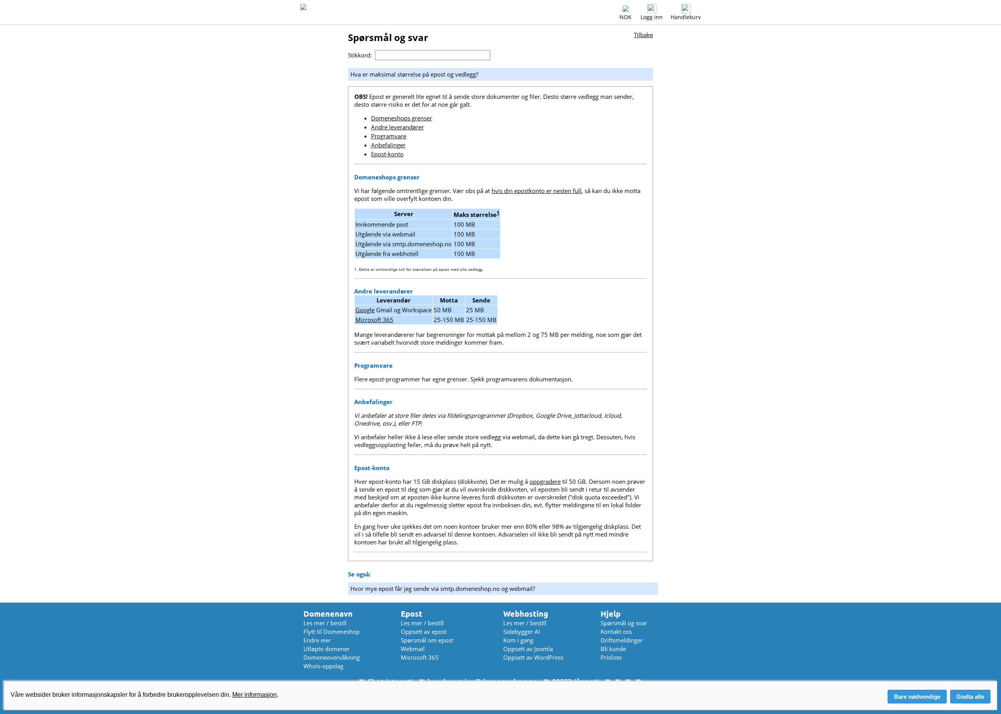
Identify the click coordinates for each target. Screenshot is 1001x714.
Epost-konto (387, 154)
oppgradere (545, 481)
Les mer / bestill (324, 623)
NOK (625, 17)
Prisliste (611, 657)
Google (365, 310)
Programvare (388, 136)
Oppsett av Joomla (528, 649)
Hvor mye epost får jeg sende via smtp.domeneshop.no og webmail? (442, 588)
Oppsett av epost (424, 631)
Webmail (413, 649)
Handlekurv (686, 17)
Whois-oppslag (323, 666)
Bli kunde (613, 649)
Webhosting (525, 613)
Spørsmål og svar (624, 623)
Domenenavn (328, 613)
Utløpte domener (326, 649)
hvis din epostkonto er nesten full (536, 191)
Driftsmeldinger (622, 640)
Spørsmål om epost (427, 640)
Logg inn (651, 17)
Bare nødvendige (917, 696)
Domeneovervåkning (331, 657)
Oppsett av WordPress (533, 657)
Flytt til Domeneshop (331, 631)
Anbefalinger (388, 145)
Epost (411, 613)
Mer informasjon (254, 694)
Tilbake (643, 35)
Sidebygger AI (521, 631)
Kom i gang (518, 640)
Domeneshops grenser (401, 118)
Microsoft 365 (374, 320)
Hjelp (611, 613)
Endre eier (317, 640)
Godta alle (970, 696)
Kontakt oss (616, 631)
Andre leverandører (397, 127)
